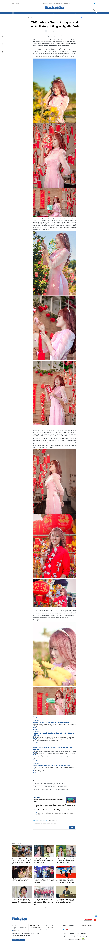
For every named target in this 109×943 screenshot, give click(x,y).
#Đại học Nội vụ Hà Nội (50, 786)
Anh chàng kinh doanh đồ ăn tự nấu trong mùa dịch (51, 765)
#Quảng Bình (57, 783)
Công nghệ (64, 13)
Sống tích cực (76, 13)
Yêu (42, 13)
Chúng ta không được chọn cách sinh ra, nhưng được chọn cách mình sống (43, 860)
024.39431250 (16, 930)
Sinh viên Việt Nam (19, 919)
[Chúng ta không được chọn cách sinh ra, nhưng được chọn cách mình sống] (44, 851)
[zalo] (74, 929)
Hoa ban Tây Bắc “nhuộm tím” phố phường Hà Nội (51, 722)
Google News (81, 17)
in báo (57, 36)
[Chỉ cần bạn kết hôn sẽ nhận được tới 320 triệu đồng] (22, 872)
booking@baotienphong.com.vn (37, 929)
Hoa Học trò (67, 3)
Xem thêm (96, 13)
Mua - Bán (84, 13)
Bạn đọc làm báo (19, 939)
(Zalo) (39, 927)
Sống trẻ (25, 13)
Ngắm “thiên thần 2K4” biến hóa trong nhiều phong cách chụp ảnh (54, 813)
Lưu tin (2, 44)
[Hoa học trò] (95, 920)
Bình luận (2, 47)
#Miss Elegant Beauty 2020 (41, 789)
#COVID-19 (65, 783)
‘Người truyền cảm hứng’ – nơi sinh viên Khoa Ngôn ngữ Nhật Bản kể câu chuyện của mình (65, 881)
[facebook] (94, 4)
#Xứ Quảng (36, 783)
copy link (54, 36)
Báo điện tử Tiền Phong (54, 8)
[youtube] (96, 4)
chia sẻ (48, 36)
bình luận (60, 36)
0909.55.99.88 (34, 927)
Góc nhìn (37, 13)
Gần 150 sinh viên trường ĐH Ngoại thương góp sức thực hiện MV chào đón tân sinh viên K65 (44, 901)
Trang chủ (13, 13)
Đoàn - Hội (19, 13)
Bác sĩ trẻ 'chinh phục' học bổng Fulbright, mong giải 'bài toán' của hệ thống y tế (65, 900)
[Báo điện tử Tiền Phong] (88, 920)
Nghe (2, 37)
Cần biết (90, 13)
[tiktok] (70, 929)
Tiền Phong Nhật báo (58, 3)
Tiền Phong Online (47, 3)
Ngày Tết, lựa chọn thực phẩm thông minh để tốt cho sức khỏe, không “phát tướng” (55, 805)
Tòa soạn (14, 925)
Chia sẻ (2, 40)
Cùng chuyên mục (19, 843)
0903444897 (50, 927)
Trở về (2, 51)
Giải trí (47, 13)
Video (70, 13)
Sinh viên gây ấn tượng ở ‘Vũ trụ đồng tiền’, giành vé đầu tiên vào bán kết (44, 880)
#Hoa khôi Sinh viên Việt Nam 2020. (59, 789)
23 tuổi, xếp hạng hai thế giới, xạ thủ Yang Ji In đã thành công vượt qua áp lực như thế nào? (21, 900)
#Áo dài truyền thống (46, 783)
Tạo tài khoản (44, 820)
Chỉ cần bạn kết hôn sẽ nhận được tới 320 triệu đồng (20, 879)
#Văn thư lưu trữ (62, 786)
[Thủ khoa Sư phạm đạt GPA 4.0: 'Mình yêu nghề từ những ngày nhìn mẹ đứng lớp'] (66, 851)
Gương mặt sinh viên (55, 13)
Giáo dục (31, 13)
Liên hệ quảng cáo (34, 925)
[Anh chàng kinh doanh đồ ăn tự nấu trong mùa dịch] (71, 800)
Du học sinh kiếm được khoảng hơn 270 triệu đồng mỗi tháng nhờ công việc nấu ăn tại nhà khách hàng (21, 861)
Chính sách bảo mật (87, 925)
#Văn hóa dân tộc (38, 786)
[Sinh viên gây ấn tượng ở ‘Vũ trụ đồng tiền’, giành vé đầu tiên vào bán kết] (44, 872)
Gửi (72, 827)
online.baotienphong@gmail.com (54, 929)
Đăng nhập (35, 820)
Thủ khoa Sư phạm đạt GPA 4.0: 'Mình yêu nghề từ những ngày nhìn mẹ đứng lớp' (65, 860)
